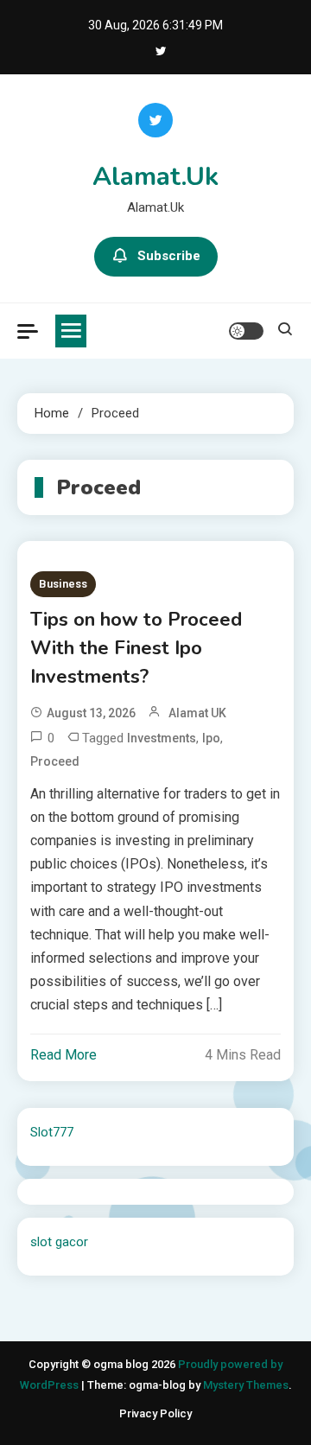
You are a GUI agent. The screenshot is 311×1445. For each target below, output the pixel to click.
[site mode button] (246, 331)
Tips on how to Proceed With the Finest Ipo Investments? (136, 648)
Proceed (54, 761)
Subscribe (168, 256)
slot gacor (59, 1242)
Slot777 (51, 1132)
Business (63, 583)
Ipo (211, 738)
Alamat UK (197, 713)
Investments (161, 738)
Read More (63, 1055)
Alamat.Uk (155, 176)
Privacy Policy (155, 1413)
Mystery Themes (246, 1384)
